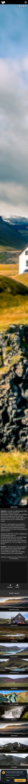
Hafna (8, 780)
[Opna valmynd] (25, 2)
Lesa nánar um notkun (10, 777)
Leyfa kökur (20, 780)
